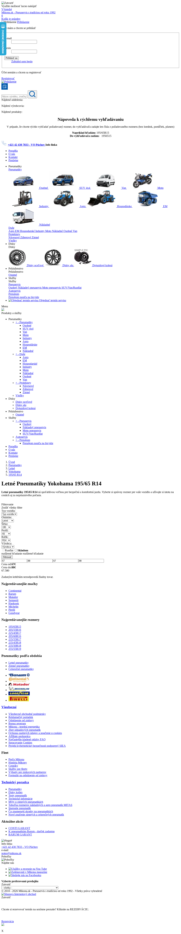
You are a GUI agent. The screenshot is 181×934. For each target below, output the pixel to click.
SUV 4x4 (85, 187)
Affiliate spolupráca (19, 736)
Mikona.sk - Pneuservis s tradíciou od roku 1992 (28, 12)
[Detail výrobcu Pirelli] (18, 700)
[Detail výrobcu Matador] (19, 684)
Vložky (12, 240)
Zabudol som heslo (22, 61)
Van (124, 187)
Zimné (35, 237)
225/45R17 (14, 632)
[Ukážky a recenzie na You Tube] (27, 868)
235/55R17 (14, 639)
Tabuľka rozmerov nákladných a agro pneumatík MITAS (40, 805)
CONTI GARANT (19, 828)
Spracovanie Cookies (20, 742)
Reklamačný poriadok (20, 717)
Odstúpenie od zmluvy (21, 720)
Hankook (13, 603)
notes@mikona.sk (11, 853)
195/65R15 (14, 626)
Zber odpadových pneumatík (24, 729)
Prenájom (13, 293)
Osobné (44, 187)
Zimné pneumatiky (19, 665)
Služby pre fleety (17, 768)
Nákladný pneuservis (30, 287)
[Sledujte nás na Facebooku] (24, 875)
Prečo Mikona (16, 759)
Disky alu (68, 265)
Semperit (13, 600)
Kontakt (12, 157)
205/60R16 (14, 636)
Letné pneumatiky (18, 662)
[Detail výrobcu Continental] (19, 681)
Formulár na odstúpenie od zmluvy (27, 775)
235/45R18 (14, 642)
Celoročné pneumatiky (21, 669)
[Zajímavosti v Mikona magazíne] (27, 872)
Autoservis (14, 290)
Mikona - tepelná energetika (24, 726)
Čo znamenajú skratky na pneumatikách (30, 811)
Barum (12, 593)
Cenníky (13, 765)
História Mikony (17, 762)
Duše (11, 227)
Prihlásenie (23, 22)
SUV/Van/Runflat (71, 287)
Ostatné (12, 274)
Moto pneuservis (52, 287)
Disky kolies (15, 792)
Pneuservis (14, 284)
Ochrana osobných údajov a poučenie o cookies (35, 733)
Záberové (26, 237)
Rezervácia (7, 921)
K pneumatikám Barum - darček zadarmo (31, 831)
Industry (44, 206)
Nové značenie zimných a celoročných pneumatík (36, 814)
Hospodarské (27, 231)
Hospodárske (124, 206)
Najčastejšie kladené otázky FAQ (27, 739)
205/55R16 (14, 629)
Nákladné (44, 224)
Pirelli (11, 609)
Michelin (13, 606)
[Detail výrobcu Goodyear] (19, 694)
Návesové (14, 237)
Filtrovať (7, 557)
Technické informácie (20, 798)
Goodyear (14, 612)
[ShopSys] (18, 894)
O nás (11, 153)
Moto (160, 187)
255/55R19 (14, 648)
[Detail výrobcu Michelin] (19, 689)
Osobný (13, 287)
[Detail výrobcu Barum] (19, 675)
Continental (14, 590)
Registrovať (8, 78)
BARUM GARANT (20, 834)
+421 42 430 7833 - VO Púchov (26, 144)
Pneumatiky (15, 169)
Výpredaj (6, 9)
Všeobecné (8, 707)
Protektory (14, 234)
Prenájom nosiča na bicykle (23, 297)
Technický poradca (15, 782)
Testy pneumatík (17, 795)
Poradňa (13, 150)
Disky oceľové (35, 265)
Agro (82, 206)
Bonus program (17, 723)
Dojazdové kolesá (102, 265)
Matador (13, 597)
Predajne (13, 160)
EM (164, 206)
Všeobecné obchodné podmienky (27, 713)
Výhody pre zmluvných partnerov (27, 772)
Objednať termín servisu (52, 300)
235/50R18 (14, 645)
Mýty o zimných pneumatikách (25, 801)
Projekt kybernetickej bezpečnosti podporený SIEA (37, 745)
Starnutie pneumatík (19, 808)
